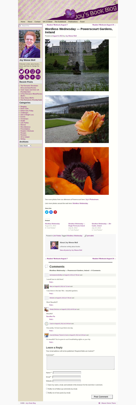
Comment (50, 355)
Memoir (23, 125)
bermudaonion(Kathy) (56, 275)
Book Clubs (25, 108)
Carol (51, 323)
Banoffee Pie (50, 316)
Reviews (24, 135)
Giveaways (24, 119)
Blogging (23, 106)
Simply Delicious (54, 309)
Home (23, 22)
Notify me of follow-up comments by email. (62, 389)
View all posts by (71, 250)
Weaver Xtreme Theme (108, 403)
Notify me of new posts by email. (59, 393)
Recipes (23, 133)
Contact (37, 22)
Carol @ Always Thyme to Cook (59, 335)
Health (23, 121)
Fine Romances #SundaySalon (31, 100)
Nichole (52, 298)
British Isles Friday (27, 111)
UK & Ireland (47, 22)
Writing (23, 139)
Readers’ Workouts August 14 (104, 25)
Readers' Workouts (27, 131)
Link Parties (57, 236)
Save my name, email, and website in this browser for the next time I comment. (75, 385)
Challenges (24, 113)
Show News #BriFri (27, 98)
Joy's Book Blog (31, 403)
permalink (90, 236)
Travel (82, 22)
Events (23, 117)
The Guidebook (60, 22)
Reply (51, 282)
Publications (73, 22)
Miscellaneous (25, 127)
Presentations (25, 129)
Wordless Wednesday (80, 203)
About (30, 22)
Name (49, 373)
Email (48, 377)
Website (49, 381)
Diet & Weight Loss (27, 115)
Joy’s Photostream (91, 199)
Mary (51, 286)
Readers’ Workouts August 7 (56, 25)
